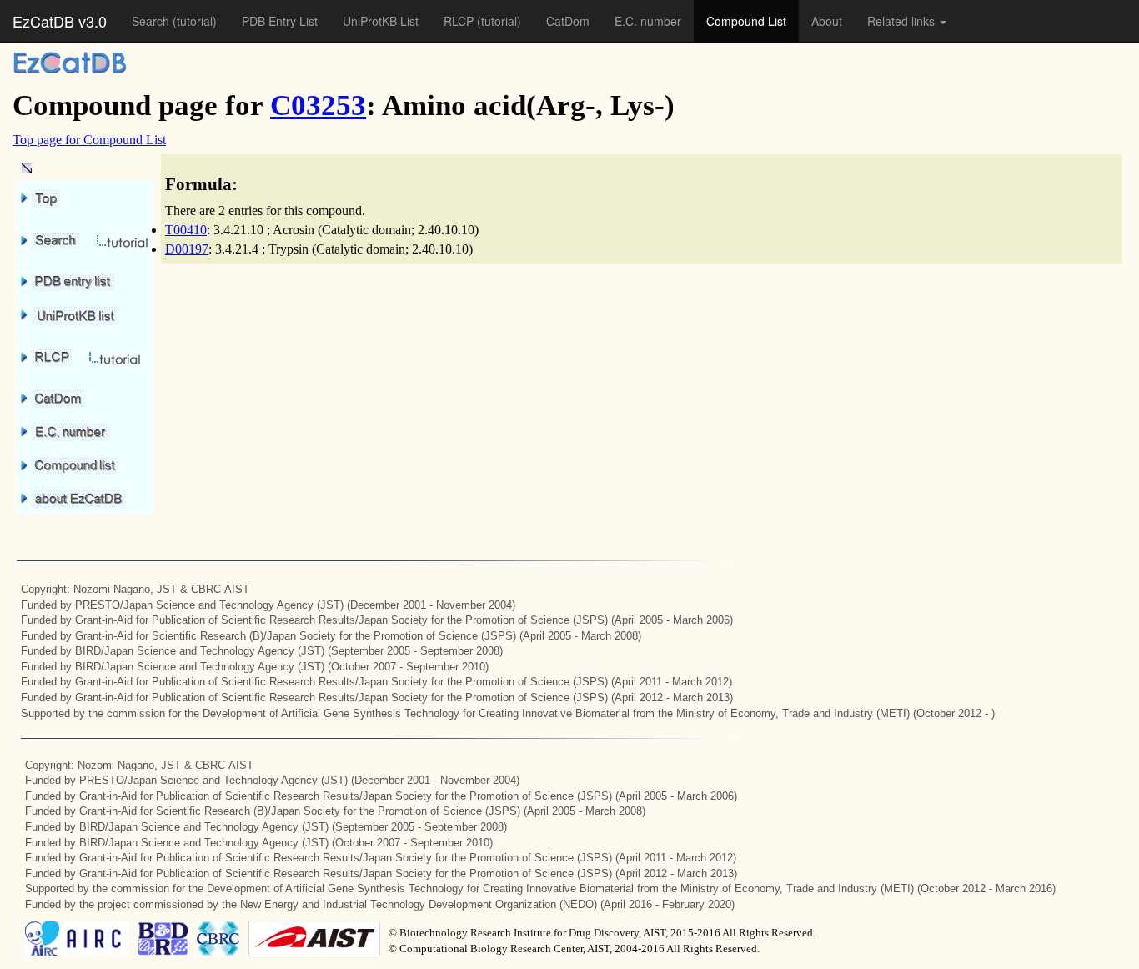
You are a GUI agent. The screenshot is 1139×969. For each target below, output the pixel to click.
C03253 (318, 105)
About (826, 21)
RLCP (460, 21)
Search (152, 21)
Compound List (746, 21)
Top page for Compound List (89, 140)
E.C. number (648, 21)
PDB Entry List (280, 21)
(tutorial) (195, 21)
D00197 (186, 249)
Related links (902, 21)
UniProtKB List (381, 21)
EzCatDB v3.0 (60, 21)
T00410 (186, 230)
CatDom (568, 21)
